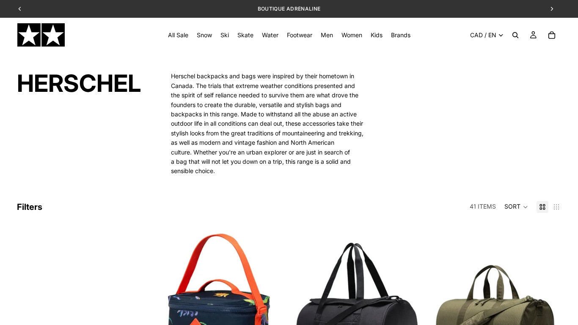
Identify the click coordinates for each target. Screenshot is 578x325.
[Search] (515, 35)
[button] (516, 207)
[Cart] (551, 35)
